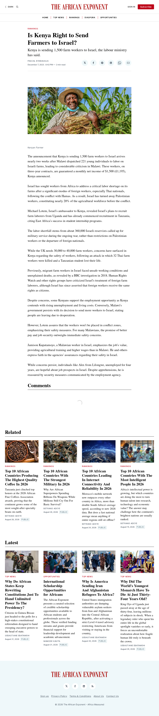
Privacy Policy (59, 696)
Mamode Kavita (51, 641)
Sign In (131, 7)
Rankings (74, 17)
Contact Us (112, 696)
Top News (58, 17)
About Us (99, 696)
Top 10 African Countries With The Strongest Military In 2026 (56, 477)
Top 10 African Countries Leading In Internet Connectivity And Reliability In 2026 (97, 479)
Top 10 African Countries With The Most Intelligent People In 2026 (136, 477)
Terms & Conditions (80, 696)
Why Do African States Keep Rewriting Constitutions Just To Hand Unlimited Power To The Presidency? (22, 594)
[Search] (17, 7)
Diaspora (90, 17)
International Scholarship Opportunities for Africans (54, 588)
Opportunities (108, 17)
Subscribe (146, 6)
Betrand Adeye (13, 516)
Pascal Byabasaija (38, 61)
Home (45, 17)
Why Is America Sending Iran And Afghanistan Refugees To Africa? (98, 588)
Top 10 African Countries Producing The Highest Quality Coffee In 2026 (21, 477)
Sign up (44, 696)
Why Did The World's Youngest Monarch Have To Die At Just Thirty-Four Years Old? (135, 590)
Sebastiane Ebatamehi (17, 635)
